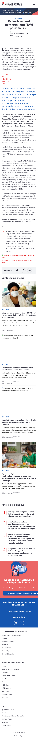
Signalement (6, 725)
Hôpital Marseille (8, 654)
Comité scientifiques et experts (13, 716)
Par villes (5, 645)
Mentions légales (19, 736)
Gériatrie (5, 679)
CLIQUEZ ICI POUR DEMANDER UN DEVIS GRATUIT (6, 79)
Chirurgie (5, 672)
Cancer (4, 666)
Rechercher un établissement (12, 635)
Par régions (6, 638)
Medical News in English (10, 669)
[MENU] (34, 4)
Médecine (19, 18)
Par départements (8, 641)
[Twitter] (16, 623)
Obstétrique (6, 691)
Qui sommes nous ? (8, 710)
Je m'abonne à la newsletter (19, 611)
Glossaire (5, 722)
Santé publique (7, 694)
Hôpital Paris (6, 648)
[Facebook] (21, 623)
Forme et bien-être (8, 676)
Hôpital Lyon (6, 651)
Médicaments (6, 688)
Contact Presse (7, 719)
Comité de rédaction (9, 713)
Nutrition (5, 697)
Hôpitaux (5, 682)
